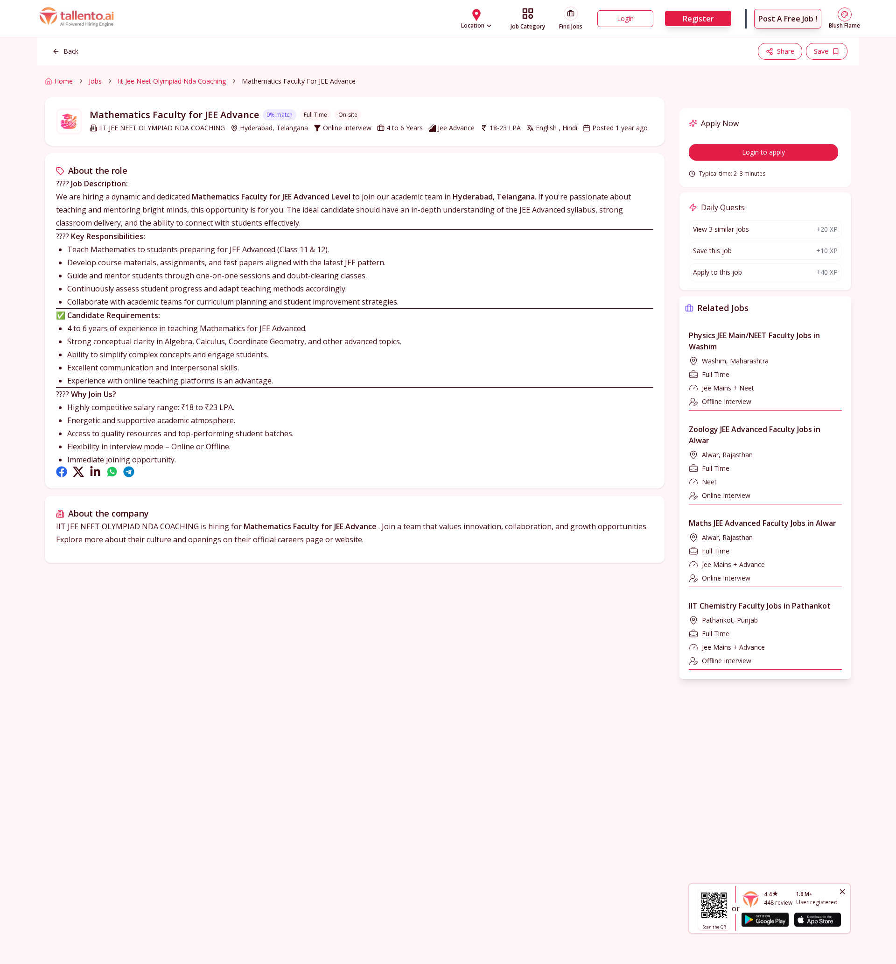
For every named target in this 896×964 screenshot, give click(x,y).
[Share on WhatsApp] (112, 471)
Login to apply (763, 152)
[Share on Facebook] (61, 471)
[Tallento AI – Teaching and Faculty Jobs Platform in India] (78, 18)
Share (785, 51)
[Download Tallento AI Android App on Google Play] (765, 920)
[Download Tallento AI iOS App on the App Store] (817, 920)
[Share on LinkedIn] (95, 471)
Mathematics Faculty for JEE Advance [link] (299, 81)
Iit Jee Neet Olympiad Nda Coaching (172, 81)
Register (698, 19)
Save (821, 51)
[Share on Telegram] (128, 471)
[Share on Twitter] (78, 471)
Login (625, 18)
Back (70, 51)
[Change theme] (845, 14)
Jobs (95, 81)
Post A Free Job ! (787, 19)
